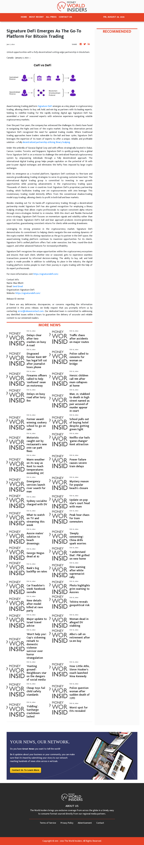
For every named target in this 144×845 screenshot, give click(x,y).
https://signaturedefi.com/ (45, 274)
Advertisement (85, 823)
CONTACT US (65, 17)
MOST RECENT (36, 17)
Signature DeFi (45, 106)
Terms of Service (48, 823)
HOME (24, 17)
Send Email (18, 286)
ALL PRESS (51, 17)
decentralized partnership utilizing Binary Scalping (46, 142)
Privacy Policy (66, 823)
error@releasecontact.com (31, 311)
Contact (100, 823)
